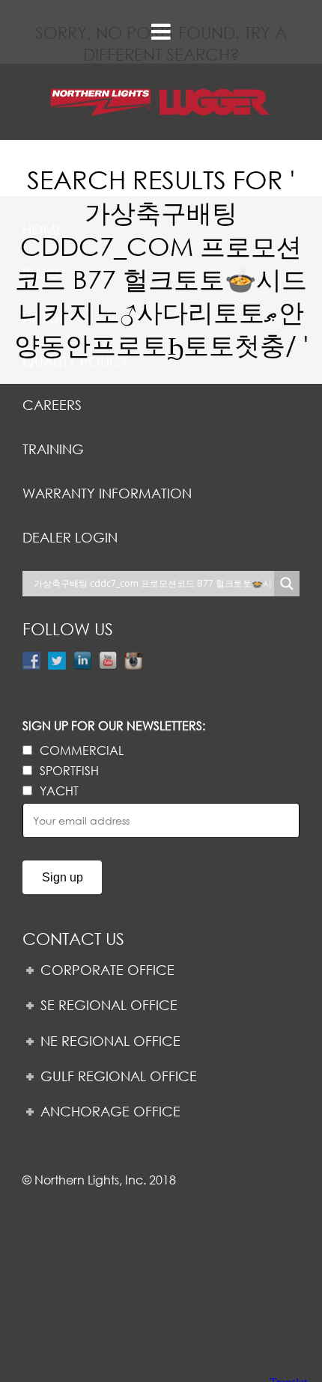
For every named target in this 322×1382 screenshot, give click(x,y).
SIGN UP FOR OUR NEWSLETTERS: (113, 725)
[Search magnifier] (287, 583)
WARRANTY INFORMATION (107, 493)
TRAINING (53, 449)
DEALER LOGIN (70, 537)
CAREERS (52, 405)
